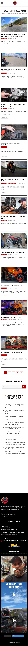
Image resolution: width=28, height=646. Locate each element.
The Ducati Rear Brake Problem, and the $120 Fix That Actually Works (13, 35)
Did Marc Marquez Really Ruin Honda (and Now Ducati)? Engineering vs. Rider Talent (15, 418)
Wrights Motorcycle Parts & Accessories (10, 531)
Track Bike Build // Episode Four (11, 353)
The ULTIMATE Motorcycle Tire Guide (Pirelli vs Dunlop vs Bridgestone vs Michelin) (14, 412)
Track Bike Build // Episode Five (11, 317)
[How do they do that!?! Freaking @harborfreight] (14, 569)
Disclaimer (12, 642)
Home (8, 642)
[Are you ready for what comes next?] (14, 595)
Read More (4, 46)
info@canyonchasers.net (8, 516)
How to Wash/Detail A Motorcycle (12, 252)
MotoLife (10, 319)
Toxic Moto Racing (19, 532)
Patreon (3, 541)
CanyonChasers (15, 643)
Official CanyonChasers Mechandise (9, 534)
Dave (10, 38)
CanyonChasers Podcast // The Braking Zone (15, 397)
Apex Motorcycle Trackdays (7, 532)
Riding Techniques (12, 183)
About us (18, 642)
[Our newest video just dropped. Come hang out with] (14, 620)
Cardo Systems (4, 526)
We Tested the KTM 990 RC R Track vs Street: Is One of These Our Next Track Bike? (14, 405)
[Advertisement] (14, 475)
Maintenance (4, 38)
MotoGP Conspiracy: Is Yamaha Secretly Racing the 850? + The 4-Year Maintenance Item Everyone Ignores (15, 433)
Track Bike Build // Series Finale (11, 286)
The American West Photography (9, 529)
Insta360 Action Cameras (7, 527)
